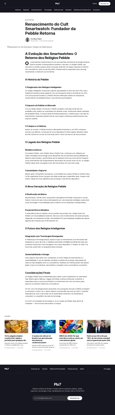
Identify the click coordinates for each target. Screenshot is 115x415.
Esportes (26, 10)
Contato (44, 369)
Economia (96, 10)
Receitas (68, 10)
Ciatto (108, 369)
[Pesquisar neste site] (5, 3)
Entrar (95, 3)
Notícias (18, 10)
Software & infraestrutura (82, 10)
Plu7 (57, 4)
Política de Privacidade (57, 369)
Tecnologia (48, 10)
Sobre (82, 369)
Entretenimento (37, 10)
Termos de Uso (73, 369)
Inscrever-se (35, 369)
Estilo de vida (58, 10)
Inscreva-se (104, 3)
